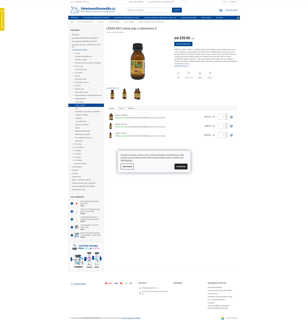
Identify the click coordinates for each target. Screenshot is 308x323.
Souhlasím (181, 166)
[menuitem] (74, 18)
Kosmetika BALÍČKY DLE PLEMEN (83, 186)
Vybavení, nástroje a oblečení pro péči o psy (86, 46)
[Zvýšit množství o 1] (226, 115)
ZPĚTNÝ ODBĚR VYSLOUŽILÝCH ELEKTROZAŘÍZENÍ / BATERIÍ (218, 307)
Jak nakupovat (213, 293)
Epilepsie (79, 118)
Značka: (114, 32)
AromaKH (75, 170)
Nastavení (127, 166)
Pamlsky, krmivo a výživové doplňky (88, 63)
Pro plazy (77, 157)
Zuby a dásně (80, 105)
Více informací (126, 160)
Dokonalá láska (80, 98)
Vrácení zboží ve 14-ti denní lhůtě (161, 2)
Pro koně (77, 154)
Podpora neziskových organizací (83, 183)
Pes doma (78, 73)
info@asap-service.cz (150, 288)
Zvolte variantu (183, 44)
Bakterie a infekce (82, 125)
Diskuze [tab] (131, 108)
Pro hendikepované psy (83, 137)
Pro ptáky (77, 150)
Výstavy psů (79, 89)
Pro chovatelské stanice (216, 300)
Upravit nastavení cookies (131, 318)
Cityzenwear (76, 176)
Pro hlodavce (79, 147)
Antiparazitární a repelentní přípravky (88, 95)
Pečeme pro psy (81, 69)
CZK (224, 2)
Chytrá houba (76, 167)
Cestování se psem (82, 82)
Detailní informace (180, 66)
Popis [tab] (121, 108)
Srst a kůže (80, 102)
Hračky (77, 76)
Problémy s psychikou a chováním (88, 111)
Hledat (177, 10)
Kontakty (211, 303)
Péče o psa (79, 66)
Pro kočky (78, 144)
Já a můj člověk (81, 121)
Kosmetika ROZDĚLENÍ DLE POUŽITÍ (84, 41)
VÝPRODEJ (75, 35)
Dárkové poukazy (80, 163)
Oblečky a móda (81, 60)
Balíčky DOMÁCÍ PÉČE (82, 131)
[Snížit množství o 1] (226, 118)
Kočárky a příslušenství (83, 56)
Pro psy (77, 53)
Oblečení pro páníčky (82, 134)
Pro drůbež (78, 160)
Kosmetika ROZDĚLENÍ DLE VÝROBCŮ (85, 38)
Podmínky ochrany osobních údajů (220, 296)
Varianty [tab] (112, 108)
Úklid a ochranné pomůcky (81, 180)
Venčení (78, 85)
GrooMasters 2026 (78, 189)
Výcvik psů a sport (81, 92)
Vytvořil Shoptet (231, 318)
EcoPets (75, 173)
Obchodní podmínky (136, 2)
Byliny (78, 128)
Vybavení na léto (81, 79)
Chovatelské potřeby (79, 50)
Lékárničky (79, 141)
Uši (77, 108)
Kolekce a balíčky (82, 115)
